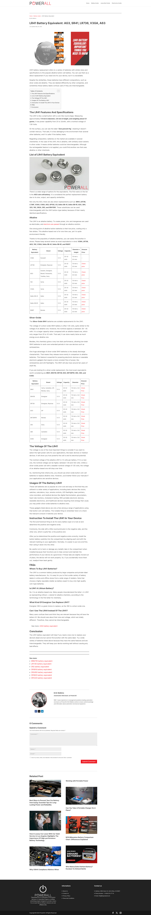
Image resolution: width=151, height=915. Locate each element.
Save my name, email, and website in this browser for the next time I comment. (51, 757)
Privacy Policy (66, 895)
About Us (65, 891)
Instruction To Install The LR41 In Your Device (45, 102)
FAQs (33, 105)
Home (87, 3)
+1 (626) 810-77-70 (109, 893)
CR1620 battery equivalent (41, 675)
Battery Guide (95, 3)
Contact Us (66, 893)
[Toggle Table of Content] (57, 91)
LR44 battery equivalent (48, 626)
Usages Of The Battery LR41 (40, 100)
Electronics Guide (117, 3)
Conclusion (35, 107)
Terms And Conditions (68, 898)
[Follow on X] (39, 711)
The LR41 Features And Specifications (43, 93)
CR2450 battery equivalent (41, 672)
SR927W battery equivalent (41, 661)
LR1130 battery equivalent (41, 664)
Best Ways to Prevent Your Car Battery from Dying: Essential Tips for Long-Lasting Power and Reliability (44, 802)
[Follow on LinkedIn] (42, 711)
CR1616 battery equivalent (41, 669)
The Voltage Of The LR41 (39, 98)
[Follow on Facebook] (36, 711)
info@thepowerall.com (104, 895)
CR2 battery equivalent (40, 667)
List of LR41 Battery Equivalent (41, 96)
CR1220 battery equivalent (41, 678)
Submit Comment (88, 762)
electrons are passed (51, 224)
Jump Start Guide (105, 3)
